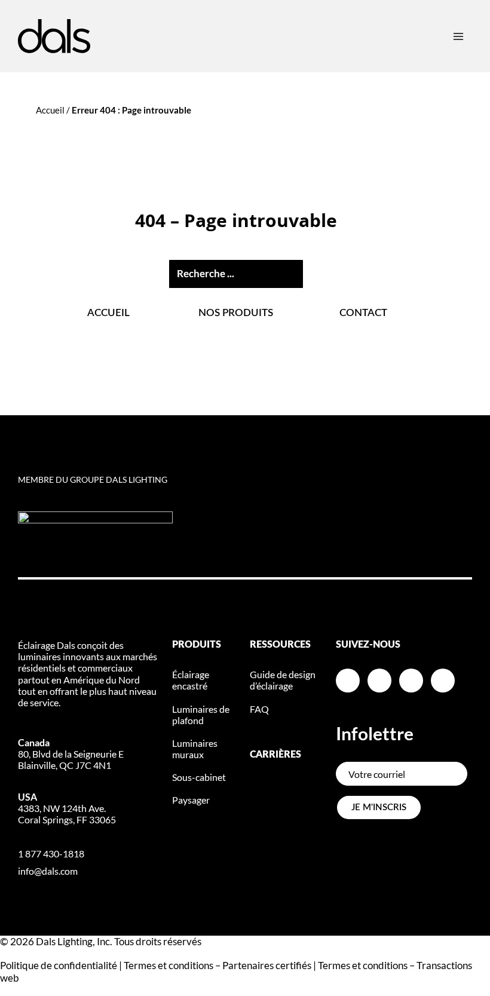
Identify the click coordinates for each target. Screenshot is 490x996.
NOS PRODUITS (235, 313)
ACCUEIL (108, 313)
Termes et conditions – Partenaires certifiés (217, 965)
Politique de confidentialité (58, 965)
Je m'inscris (378, 807)
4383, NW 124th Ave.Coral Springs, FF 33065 (67, 808)
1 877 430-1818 (51, 853)
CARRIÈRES (275, 754)
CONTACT (363, 313)
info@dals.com (48, 871)
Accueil (50, 110)
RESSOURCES (280, 644)
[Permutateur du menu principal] (458, 36)
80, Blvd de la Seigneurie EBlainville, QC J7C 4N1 (71, 754)
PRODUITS (196, 644)
